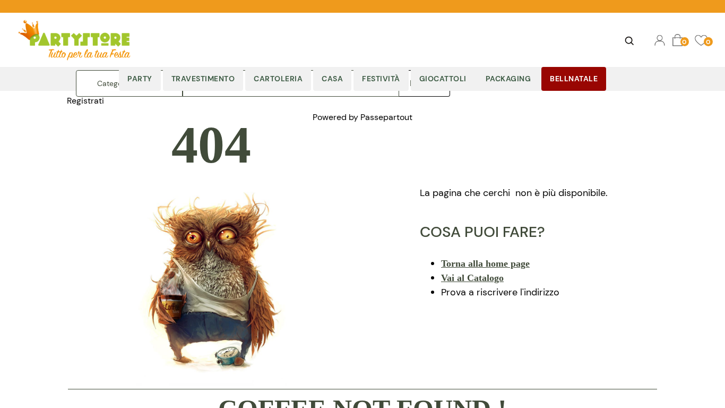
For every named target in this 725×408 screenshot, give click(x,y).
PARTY (139, 78)
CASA (332, 78)
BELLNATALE (574, 78)
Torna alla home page (485, 263)
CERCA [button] (629, 40)
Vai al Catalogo (472, 278)
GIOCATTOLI (443, 78)
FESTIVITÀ (381, 78)
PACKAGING (508, 78)
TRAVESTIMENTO (203, 78)
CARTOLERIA (278, 78)
